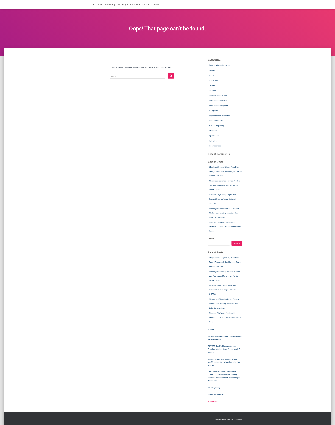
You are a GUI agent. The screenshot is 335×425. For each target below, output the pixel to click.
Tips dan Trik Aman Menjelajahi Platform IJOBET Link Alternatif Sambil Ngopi (225, 226)
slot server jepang (216, 126)
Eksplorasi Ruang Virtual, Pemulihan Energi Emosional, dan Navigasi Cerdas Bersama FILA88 (225, 171)
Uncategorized (215, 146)
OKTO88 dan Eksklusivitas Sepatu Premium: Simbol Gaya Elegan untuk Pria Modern (225, 349)
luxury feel (213, 80)
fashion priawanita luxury (219, 65)
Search (211, 239)
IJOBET (212, 75)
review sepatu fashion (218, 100)
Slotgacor (213, 131)
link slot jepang (214, 387)
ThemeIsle (237, 419)
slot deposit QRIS (216, 121)
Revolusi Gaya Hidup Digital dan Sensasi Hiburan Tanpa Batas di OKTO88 (222, 199)
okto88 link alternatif (216, 394)
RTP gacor (213, 110)
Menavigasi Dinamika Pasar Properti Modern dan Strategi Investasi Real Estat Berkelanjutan (224, 212)
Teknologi (213, 141)
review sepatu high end (218, 106)
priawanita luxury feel (218, 95)
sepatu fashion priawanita (219, 116)
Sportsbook (214, 136)
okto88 (212, 85)
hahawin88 (213, 70)
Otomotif (212, 90)
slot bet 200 (212, 401)
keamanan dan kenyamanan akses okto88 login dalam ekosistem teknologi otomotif (224, 362)
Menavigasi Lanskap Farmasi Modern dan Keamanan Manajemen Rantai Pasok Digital (224, 185)
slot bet (211, 329)
